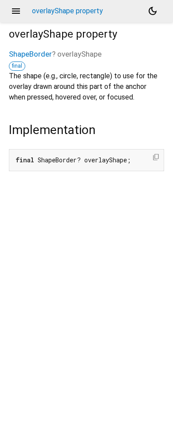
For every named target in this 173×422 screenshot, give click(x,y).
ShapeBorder (30, 54)
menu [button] (16, 11)
